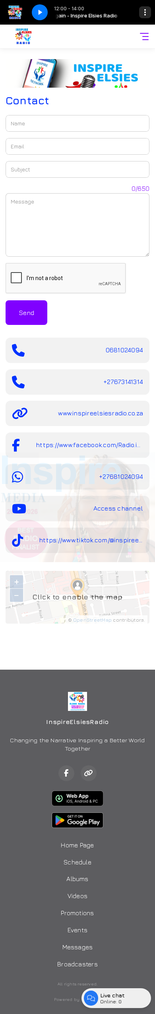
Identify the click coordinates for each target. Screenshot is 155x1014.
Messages (77, 947)
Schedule (77, 862)
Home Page (77, 845)
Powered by (66, 999)
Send (26, 312)
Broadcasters (77, 964)
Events (77, 929)
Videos (77, 895)
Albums (77, 878)
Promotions (77, 912)
